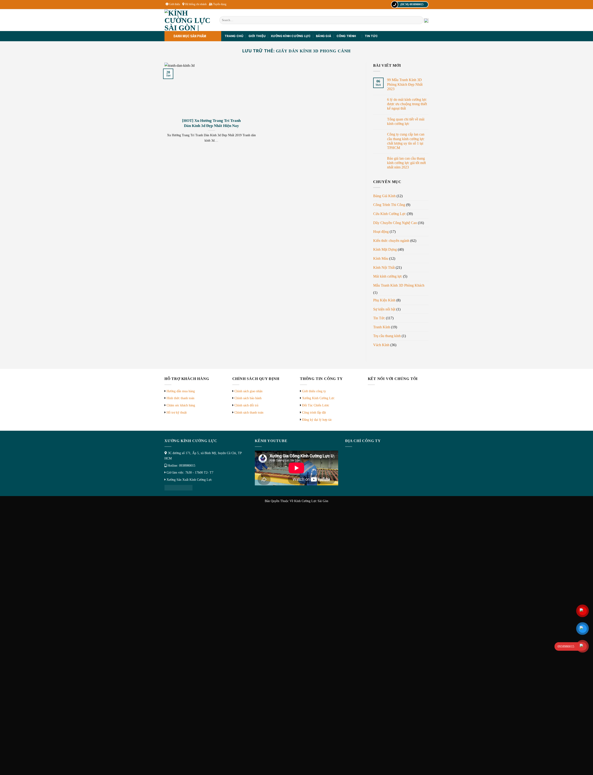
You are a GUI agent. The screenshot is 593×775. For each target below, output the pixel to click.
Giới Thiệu (257, 36)
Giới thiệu (174, 4)
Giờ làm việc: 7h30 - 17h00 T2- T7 (190, 472)
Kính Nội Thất (384, 267)
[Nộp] (419, 20)
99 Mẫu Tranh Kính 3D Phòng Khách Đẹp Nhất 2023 (405, 84)
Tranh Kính (381, 327)
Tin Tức (371, 36)
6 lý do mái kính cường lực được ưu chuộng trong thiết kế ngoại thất (407, 104)
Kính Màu (380, 258)
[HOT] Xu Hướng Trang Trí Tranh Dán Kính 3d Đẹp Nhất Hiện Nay (211, 123)
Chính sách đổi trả (246, 405)
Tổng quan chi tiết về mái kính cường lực (405, 121)
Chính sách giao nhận (248, 391)
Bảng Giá (323, 36)
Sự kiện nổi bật (384, 309)
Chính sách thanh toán (248, 412)
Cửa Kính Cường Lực (389, 214)
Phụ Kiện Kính (384, 300)
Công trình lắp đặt (314, 412)
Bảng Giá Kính (384, 196)
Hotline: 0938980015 (181, 465)
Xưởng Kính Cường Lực (318, 398)
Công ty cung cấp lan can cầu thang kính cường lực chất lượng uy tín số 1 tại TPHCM (405, 141)
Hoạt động (381, 232)
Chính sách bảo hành (248, 398)
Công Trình (346, 36)
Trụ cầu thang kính (387, 336)
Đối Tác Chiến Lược (315, 405)
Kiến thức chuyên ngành (391, 241)
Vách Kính (381, 345)
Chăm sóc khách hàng (181, 405)
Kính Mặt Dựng (385, 249)
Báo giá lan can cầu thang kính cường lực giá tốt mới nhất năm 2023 (406, 162)
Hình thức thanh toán (180, 398)
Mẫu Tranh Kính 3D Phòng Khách (398, 285)
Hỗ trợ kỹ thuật (177, 412)
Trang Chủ (234, 36)
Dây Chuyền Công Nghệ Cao (395, 223)
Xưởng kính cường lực (291, 36)
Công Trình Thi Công (389, 205)
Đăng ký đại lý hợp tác (317, 419)
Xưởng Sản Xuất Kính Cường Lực (189, 479)
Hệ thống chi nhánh (196, 4)
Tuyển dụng (219, 4)
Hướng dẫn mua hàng (181, 391)
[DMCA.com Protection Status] (178, 487)
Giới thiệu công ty (314, 391)
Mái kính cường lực (387, 276)
